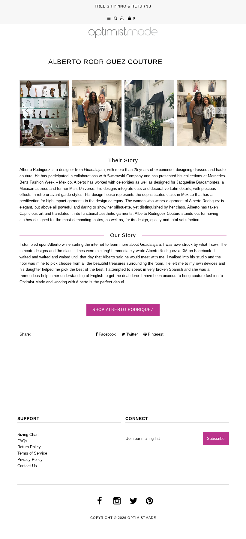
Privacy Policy (30, 459)
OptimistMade (142, 517)
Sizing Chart (28, 434)
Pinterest (155, 334)
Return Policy (29, 447)
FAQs (22, 441)
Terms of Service (32, 453)
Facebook (107, 334)
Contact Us (27, 466)
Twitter (131, 334)
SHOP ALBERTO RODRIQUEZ (123, 309)
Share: (25, 334)
